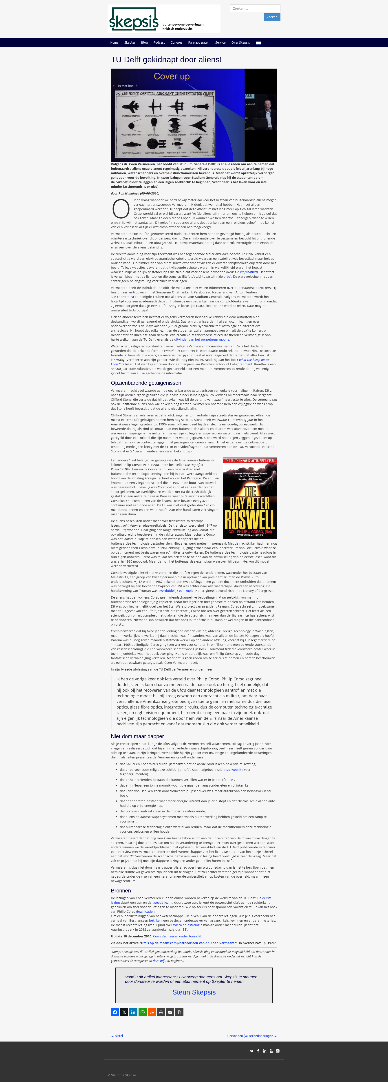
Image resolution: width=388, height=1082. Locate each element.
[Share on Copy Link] (179, 1012)
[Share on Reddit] (152, 1012)
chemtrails (125, 297)
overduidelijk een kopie (176, 590)
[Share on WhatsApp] (143, 1012)
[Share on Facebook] (115, 1012)
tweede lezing (162, 902)
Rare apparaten (198, 42)
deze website (233, 769)
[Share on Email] (170, 1012)
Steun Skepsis (194, 992)
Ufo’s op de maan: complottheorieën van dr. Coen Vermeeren (188, 943)
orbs (227, 276)
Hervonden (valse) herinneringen (252, 1036)
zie (246, 272)
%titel (117, 1036)
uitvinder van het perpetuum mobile (201, 339)
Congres (177, 42)
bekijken (155, 920)
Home (114, 42)
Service (220, 42)
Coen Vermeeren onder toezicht (177, 936)
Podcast (159, 42)
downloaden (145, 911)
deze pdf (159, 961)
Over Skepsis (240, 42)
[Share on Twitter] (124, 1012)
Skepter (129, 42)
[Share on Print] (161, 1012)
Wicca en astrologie (187, 925)
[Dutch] (258, 42)
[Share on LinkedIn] (133, 1012)
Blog (144, 42)
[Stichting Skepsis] (164, 18)
